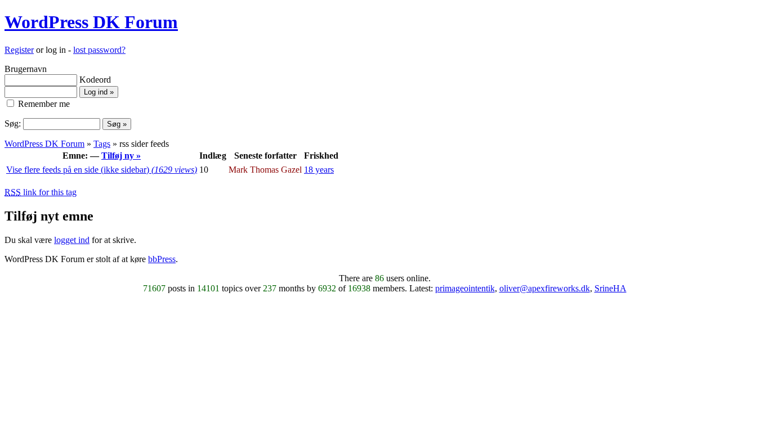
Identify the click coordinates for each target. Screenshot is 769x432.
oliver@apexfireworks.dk (544, 288)
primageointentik (465, 288)
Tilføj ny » (121, 155)
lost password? (99, 50)
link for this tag (41, 192)
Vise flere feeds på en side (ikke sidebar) (101, 169)
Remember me (43, 104)
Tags (101, 143)
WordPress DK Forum (91, 22)
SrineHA (610, 288)
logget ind (72, 240)
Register (19, 50)
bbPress (162, 259)
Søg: (13, 123)
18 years (319, 169)
